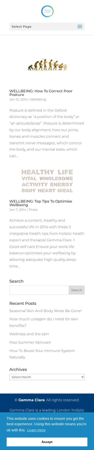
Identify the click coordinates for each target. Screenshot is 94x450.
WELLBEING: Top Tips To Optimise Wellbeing (40, 203)
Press (33, 210)
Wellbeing (38, 99)
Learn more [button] (36, 430)
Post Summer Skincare (30, 342)
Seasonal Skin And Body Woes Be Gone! (45, 311)
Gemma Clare (31, 400)
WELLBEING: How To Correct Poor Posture (41, 93)
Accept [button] (47, 442)
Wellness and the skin (29, 334)
